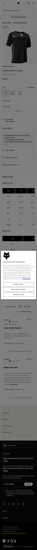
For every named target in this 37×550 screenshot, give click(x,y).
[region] (18, 275)
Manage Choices (18, 284)
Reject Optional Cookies (18, 289)
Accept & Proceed (18, 294)
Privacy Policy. (26, 278)
